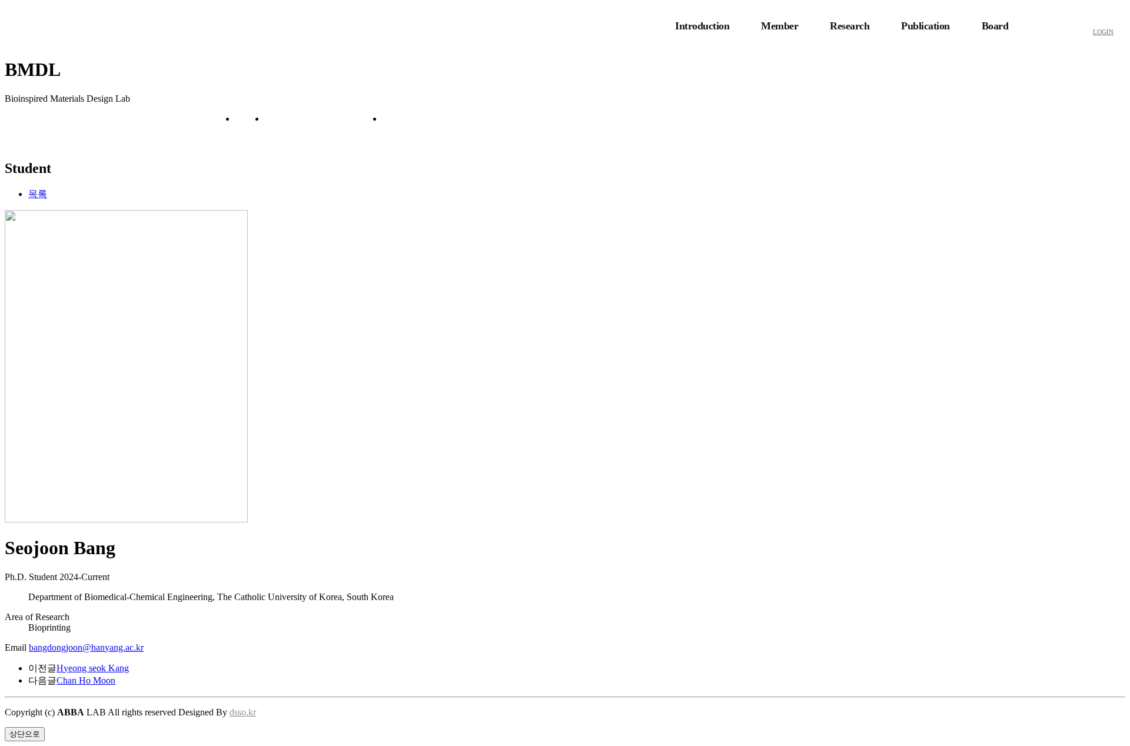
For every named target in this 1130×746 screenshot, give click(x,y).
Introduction (702, 26)
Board (995, 26)
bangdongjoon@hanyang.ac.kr (86, 647)
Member (779, 26)
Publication (925, 26)
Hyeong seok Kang (92, 668)
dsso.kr (243, 712)
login (1103, 31)
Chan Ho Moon (85, 680)
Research (849, 26)
